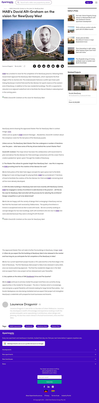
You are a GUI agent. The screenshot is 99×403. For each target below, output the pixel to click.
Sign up (89, 2)
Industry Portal (66, 395)
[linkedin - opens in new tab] (48, 386)
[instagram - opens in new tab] (53, 386)
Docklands (30, 276)
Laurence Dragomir (23, 304)
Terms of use (55, 395)
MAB (4, 73)
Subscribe (50, 382)
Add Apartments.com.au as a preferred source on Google (25, 344)
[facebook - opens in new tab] (44, 386)
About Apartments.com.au (34, 395)
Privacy (47, 395)
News (5, 8)
